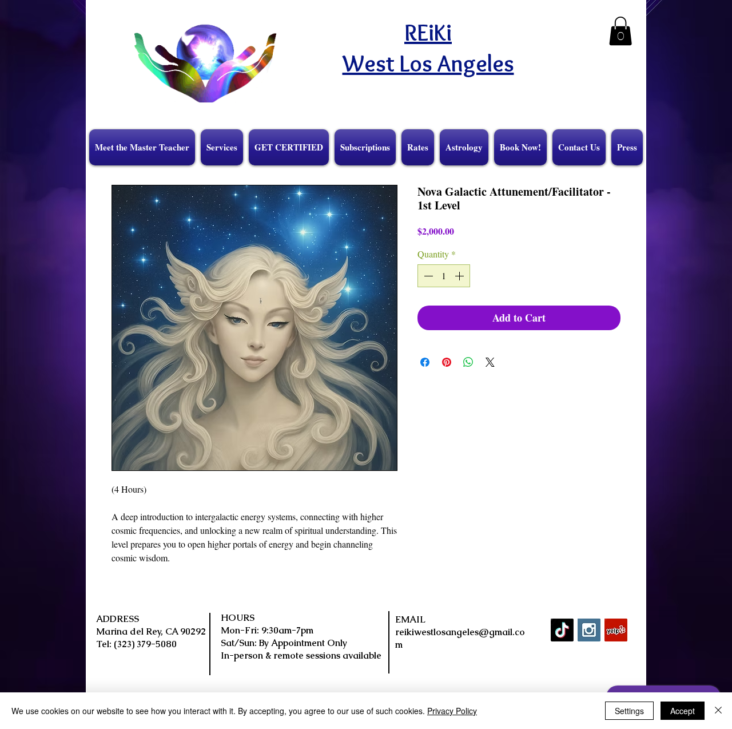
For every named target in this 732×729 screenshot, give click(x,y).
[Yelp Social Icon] (615, 630)
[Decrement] (427, 276)
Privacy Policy (452, 710)
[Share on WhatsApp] (468, 362)
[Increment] (460, 276)
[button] (620, 31)
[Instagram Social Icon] (589, 630)
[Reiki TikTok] (562, 630)
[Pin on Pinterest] (446, 362)
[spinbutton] (443, 276)
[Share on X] (490, 362)
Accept (682, 710)
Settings (629, 710)
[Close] (718, 711)
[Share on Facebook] (425, 362)
